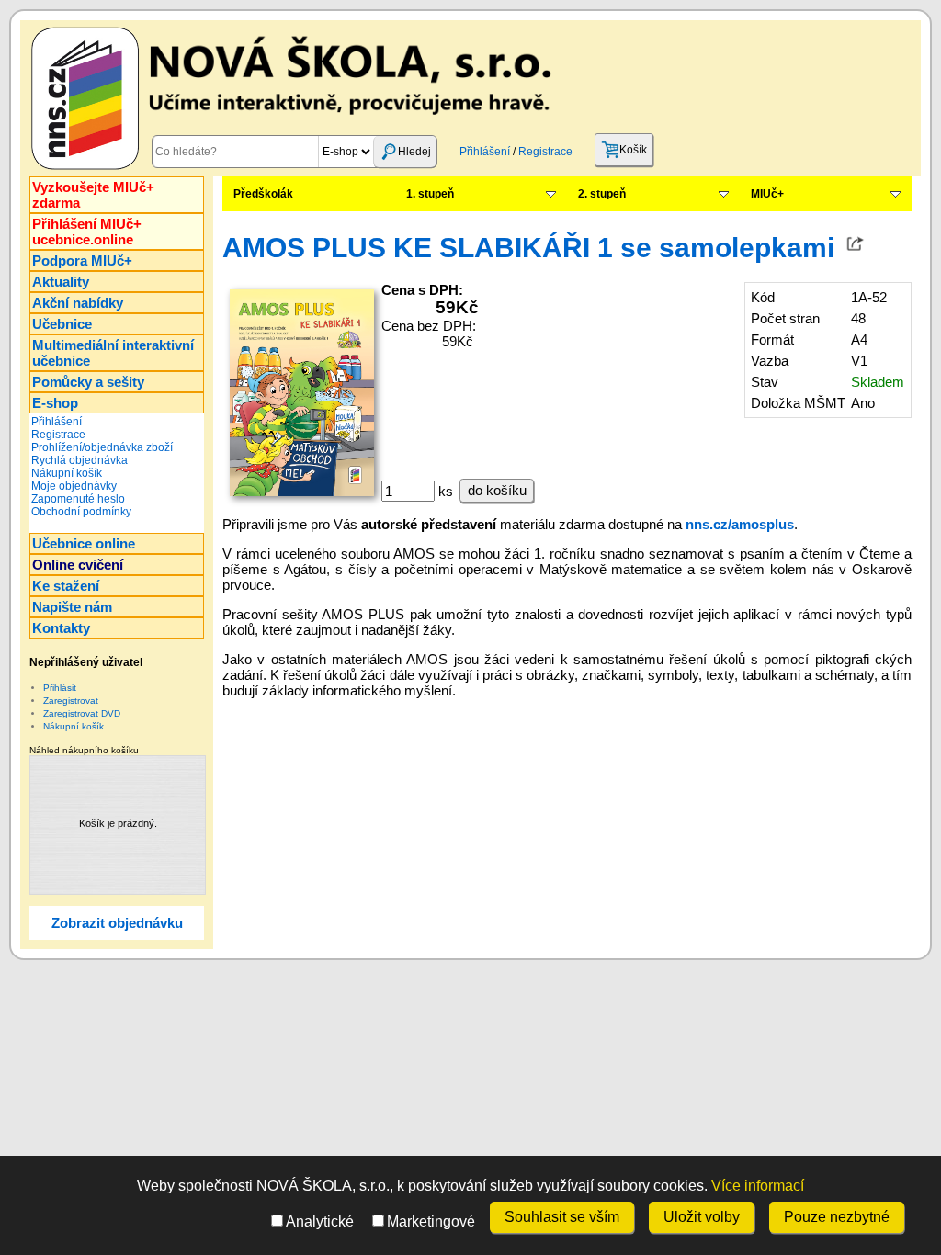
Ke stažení (65, 586)
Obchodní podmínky (81, 511)
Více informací (757, 1185)
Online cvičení (77, 564)
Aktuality (60, 281)
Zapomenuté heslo (78, 498)
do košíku (497, 490)
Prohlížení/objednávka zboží (102, 447)
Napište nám (72, 607)
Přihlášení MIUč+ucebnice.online (87, 231)
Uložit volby (701, 1217)
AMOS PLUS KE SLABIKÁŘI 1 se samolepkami (528, 247)
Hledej (414, 151)
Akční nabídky (77, 303)
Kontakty (61, 628)
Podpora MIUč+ (82, 260)
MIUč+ (767, 193)
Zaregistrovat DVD (81, 713)
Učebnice (62, 324)
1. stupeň (430, 193)
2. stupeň (602, 193)
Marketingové (431, 1221)
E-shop (55, 403)
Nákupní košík (66, 473)
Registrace (545, 151)
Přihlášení (484, 151)
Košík (633, 149)
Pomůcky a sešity (88, 382)
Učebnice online (83, 543)
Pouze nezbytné (837, 1217)
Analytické (320, 1221)
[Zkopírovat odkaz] (855, 247)
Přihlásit (59, 688)
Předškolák (263, 193)
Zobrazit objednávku (117, 923)
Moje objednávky (74, 486)
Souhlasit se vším (562, 1217)
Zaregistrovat (70, 700)
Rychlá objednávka (79, 460)
